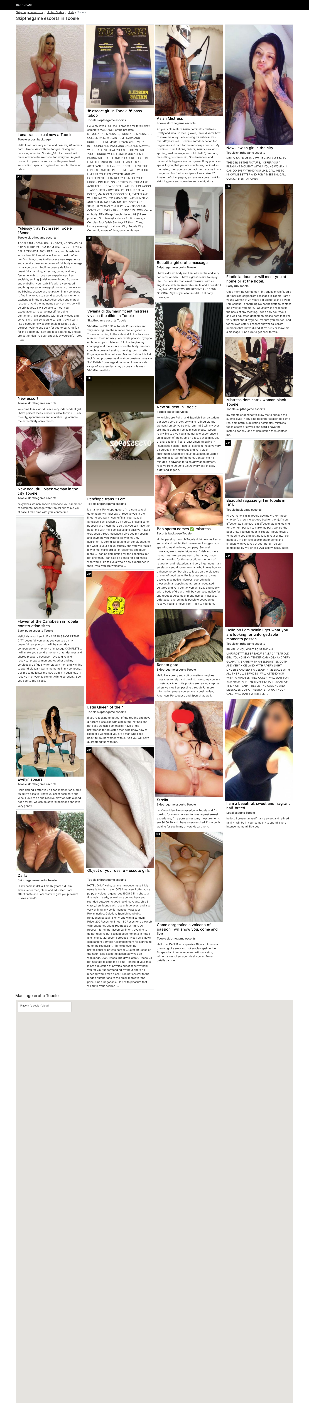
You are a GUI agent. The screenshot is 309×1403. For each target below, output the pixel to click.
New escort (28, 398)
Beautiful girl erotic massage (182, 262)
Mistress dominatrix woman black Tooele (256, 402)
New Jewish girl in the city (249, 148)
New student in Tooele (177, 407)
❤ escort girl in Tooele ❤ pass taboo (114, 113)
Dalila (22, 875)
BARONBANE (24, 5)
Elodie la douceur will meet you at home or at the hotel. (256, 278)
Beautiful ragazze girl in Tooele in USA (255, 502)
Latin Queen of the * (105, 707)
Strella (162, 800)
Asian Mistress (170, 118)
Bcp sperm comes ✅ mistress (184, 529)
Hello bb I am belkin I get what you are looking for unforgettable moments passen (257, 634)
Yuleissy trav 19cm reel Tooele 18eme (45, 230)
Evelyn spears (30, 779)
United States (55, 12)
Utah (71, 12)
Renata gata (167, 665)
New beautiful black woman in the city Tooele (48, 491)
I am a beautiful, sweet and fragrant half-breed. (258, 805)
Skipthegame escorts (29, 12)
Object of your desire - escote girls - (118, 872)
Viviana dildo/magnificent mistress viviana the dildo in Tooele (118, 313)
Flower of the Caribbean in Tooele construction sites (48, 623)
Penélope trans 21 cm (106, 499)
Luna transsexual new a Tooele (45, 134)
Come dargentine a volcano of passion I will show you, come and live (187, 929)
